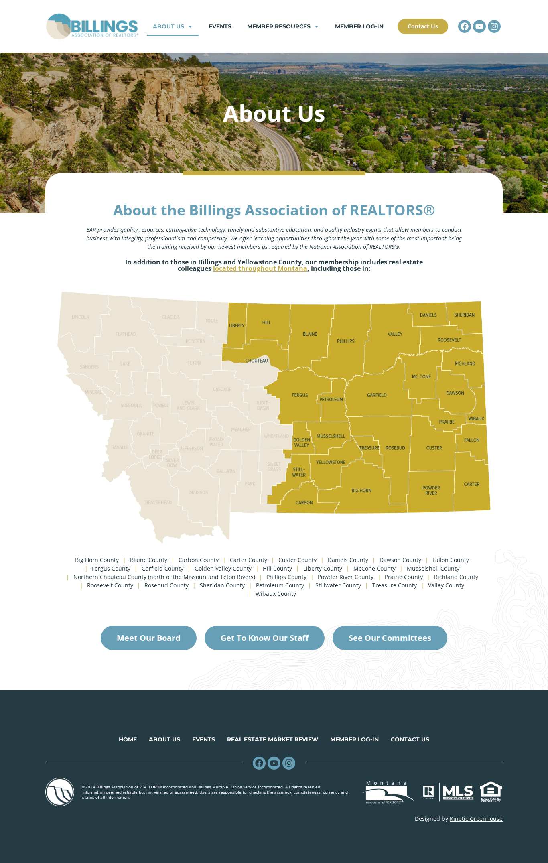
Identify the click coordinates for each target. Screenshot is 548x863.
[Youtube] (479, 26)
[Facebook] (464, 26)
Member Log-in (359, 26)
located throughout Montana (260, 268)
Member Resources (279, 26)
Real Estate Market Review (272, 739)
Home (128, 739)
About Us (168, 26)
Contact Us (410, 739)
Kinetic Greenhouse (476, 818)
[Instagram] (494, 26)
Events (220, 26)
